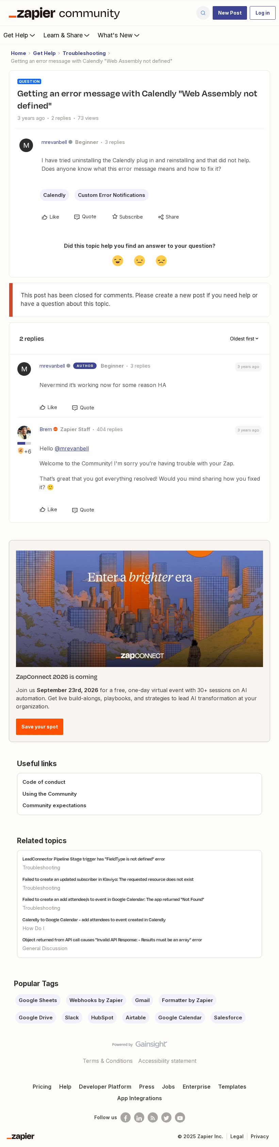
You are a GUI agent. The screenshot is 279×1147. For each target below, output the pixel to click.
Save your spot (39, 726)
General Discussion (44, 948)
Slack (72, 1017)
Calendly (54, 195)
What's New (115, 35)
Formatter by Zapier (187, 1000)
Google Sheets (38, 1000)
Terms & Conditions (108, 1060)
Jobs (168, 1086)
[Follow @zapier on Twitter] (166, 1117)
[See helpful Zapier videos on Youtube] (180, 1117)
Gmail (142, 1000)
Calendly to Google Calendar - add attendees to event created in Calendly (94, 920)
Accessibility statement (167, 1060)
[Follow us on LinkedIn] (139, 1117)
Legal (237, 1136)
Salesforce (228, 1017)
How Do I (33, 928)
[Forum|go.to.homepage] (66, 13)
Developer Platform (105, 1086)
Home (18, 53)
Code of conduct (43, 782)
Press (146, 1086)
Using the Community (49, 794)
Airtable (136, 1017)
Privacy (260, 1136)
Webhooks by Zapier (96, 1000)
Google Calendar (180, 1017)
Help (65, 1086)
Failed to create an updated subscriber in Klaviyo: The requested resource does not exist (108, 879)
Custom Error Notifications (111, 195)
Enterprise (197, 1086)
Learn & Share (63, 35)
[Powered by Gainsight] (139, 1046)
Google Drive (36, 1017)
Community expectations (54, 805)
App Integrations (139, 1098)
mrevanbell (54, 142)
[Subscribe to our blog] (153, 1117)
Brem (45, 429)
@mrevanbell (72, 448)
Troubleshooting (84, 53)
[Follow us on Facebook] (125, 1117)
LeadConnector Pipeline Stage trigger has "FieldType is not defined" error (93, 859)
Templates (232, 1086)
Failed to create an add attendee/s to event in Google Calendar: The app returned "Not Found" (113, 899)
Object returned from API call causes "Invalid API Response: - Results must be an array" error (112, 940)
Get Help (15, 35)
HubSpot (102, 1017)
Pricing (42, 1086)
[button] (230, 13)
